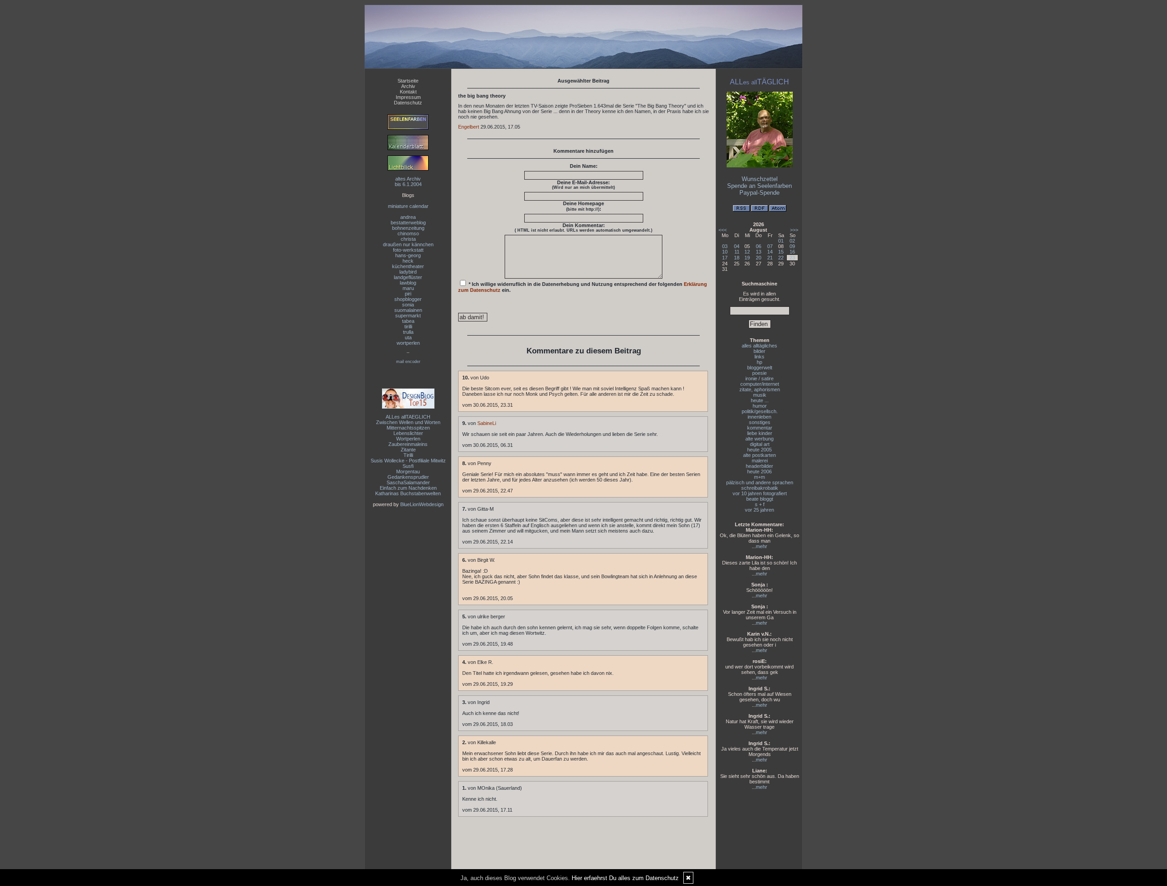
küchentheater (408, 266)
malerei (760, 460)
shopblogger (408, 299)
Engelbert (468, 127)
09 (792, 246)
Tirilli (408, 455)
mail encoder (408, 361)
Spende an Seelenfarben (759, 185)
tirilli (408, 326)
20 (758, 257)
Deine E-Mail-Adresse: (583, 185)
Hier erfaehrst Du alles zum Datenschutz (625, 878)
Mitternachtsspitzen (408, 427)
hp (759, 362)
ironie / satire (759, 378)
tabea (408, 321)
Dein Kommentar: (583, 228)
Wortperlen (408, 438)
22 (781, 257)
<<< (722, 230)
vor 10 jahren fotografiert (760, 493)
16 (792, 251)
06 (758, 246)
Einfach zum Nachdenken (408, 488)
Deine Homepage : (583, 206)
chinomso (408, 233)
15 (781, 251)
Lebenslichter (408, 433)
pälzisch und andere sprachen (759, 482)
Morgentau (408, 471)
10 (725, 251)
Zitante (408, 449)
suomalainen (408, 310)
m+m (759, 477)
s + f (759, 504)
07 (770, 246)
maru (408, 288)
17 (725, 257)
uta (408, 337)
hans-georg (408, 255)
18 (736, 257)
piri (408, 293)
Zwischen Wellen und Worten (408, 422)
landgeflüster (408, 277)
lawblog (408, 282)
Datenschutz (408, 102)
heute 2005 (759, 449)
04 (736, 246)
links (759, 356)
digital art (759, 444)
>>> (794, 230)
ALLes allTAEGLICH (408, 417)
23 (792, 257)
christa (408, 239)
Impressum (408, 97)
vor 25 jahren (759, 510)
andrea (408, 217)
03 (725, 246)
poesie (759, 373)
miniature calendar (408, 206)
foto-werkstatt (408, 250)
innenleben (759, 417)
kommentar (759, 427)
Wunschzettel (760, 179)
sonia (408, 304)
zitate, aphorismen (759, 389)
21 (770, 257)
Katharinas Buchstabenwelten (408, 493)
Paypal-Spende (759, 192)
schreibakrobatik (759, 488)
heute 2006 (759, 471)
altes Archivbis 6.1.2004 (408, 181)
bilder (759, 351)
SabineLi (486, 423)
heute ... (760, 400)
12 (747, 251)
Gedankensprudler (408, 477)
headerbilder (759, 466)
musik (759, 395)
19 (747, 257)
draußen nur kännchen (408, 244)
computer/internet (759, 384)
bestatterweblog (408, 222)
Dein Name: (584, 166)
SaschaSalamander (408, 482)
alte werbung (759, 438)
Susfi (408, 466)
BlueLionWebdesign (422, 504)
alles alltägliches (759, 345)
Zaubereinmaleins (408, 444)
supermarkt (408, 315)
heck (408, 261)
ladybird (408, 272)
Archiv (408, 86)
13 (758, 251)
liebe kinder (759, 433)
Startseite (408, 80)
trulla (408, 332)
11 (736, 251)
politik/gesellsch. (760, 411)
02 (792, 241)
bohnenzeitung (408, 228)
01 (781, 241)
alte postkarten (759, 455)
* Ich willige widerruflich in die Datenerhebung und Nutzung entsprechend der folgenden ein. (582, 287)
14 (770, 251)
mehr (761, 546)
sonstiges (759, 422)
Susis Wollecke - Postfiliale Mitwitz (408, 460)
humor (760, 406)
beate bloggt (759, 499)
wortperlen (408, 343)
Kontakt (408, 91)
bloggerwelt (759, 367)
